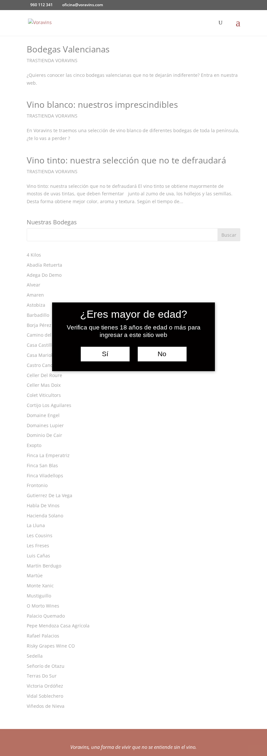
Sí (105, 354)
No (162, 354)
